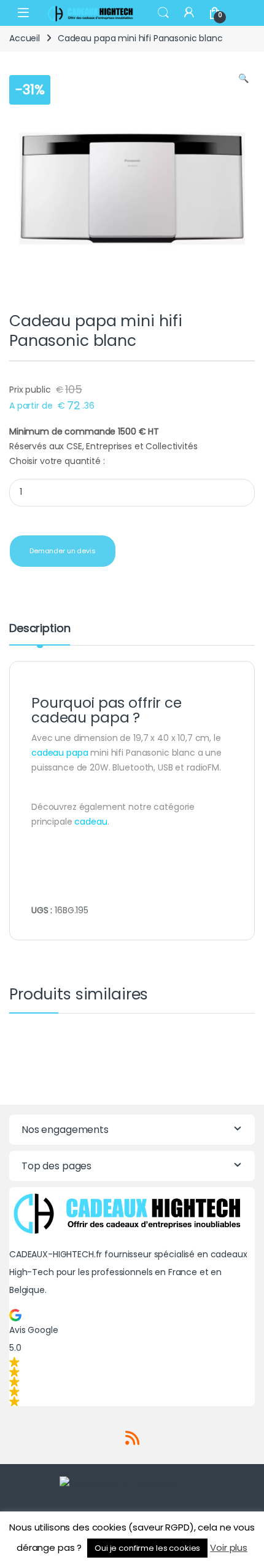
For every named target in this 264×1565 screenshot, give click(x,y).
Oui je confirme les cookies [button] (147, 1548)
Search (163, 13)
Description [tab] (39, 629)
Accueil (24, 38)
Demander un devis (62, 551)
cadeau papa (59, 752)
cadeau (90, 821)
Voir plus (228, 1547)
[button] (243, 78)
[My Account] (189, 13)
